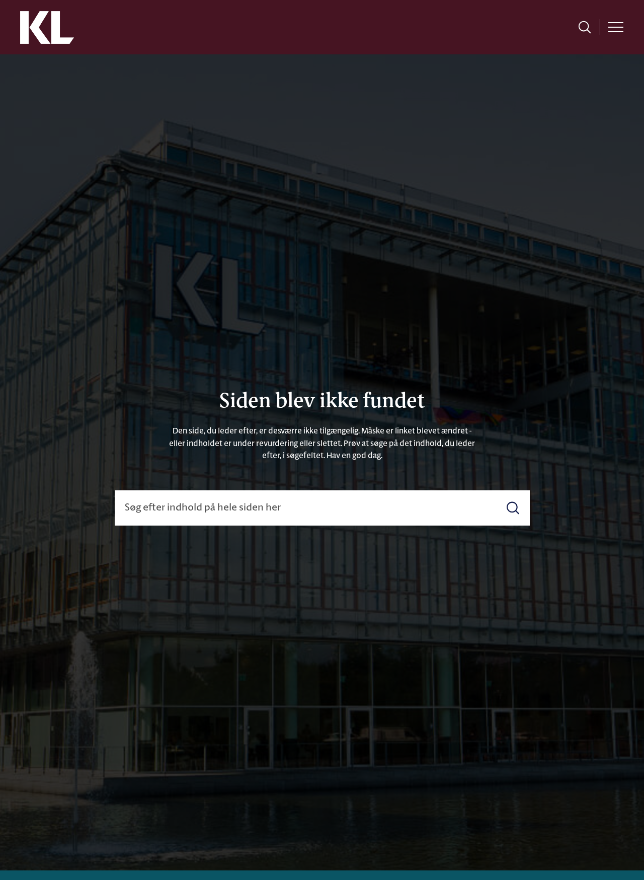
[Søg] (513, 508)
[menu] (616, 27)
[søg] (584, 27)
